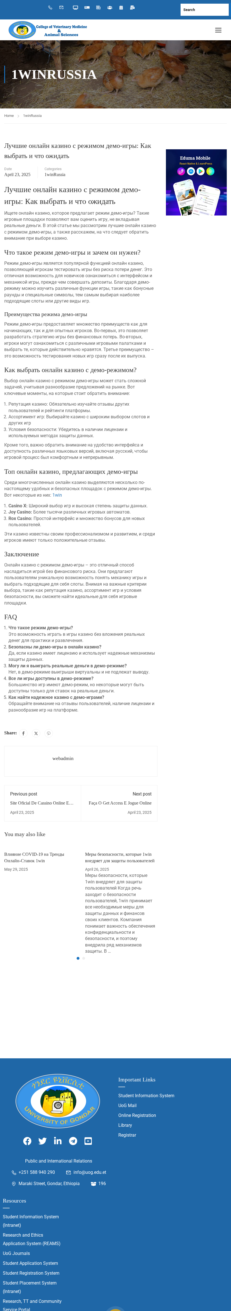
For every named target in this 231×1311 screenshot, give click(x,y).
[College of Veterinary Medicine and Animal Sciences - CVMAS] (47, 30)
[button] (78, 958)
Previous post (23, 794)
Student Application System (30, 1263)
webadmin (63, 758)
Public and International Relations (58, 1161)
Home (9, 116)
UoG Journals (16, 1253)
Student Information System (146, 1095)
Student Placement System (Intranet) (30, 1287)
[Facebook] (23, 733)
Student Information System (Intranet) (31, 1221)
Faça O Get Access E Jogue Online (120, 803)
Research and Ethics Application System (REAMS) (32, 1239)
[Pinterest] (49, 733)
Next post (142, 794)
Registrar (127, 1135)
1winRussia (32, 116)
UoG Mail (127, 1105)
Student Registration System (31, 1273)
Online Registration (137, 1115)
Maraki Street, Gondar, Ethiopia (49, 1183)
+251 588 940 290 (37, 1172)
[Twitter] (36, 733)
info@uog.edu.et (90, 1172)
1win (57, 495)
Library (125, 1125)
